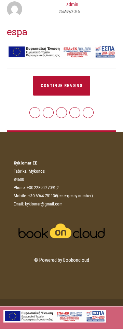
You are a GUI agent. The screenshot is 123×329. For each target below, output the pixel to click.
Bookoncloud (76, 260)
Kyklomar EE (62, 20)
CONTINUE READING (62, 85)
